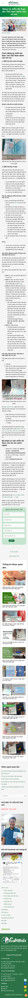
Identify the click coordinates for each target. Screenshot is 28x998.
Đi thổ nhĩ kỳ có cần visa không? (10, 779)
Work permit (4, 909)
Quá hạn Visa (8, 901)
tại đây (22, 76)
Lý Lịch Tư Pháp (5, 915)
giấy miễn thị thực (9, 407)
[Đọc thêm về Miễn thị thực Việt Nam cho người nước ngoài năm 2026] (14, 728)
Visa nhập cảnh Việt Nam (11, 896)
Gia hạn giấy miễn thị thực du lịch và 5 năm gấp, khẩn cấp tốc (13, 717)
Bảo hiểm (4, 920)
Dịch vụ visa (4, 887)
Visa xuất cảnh (9, 890)
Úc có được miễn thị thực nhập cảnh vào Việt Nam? (13, 679)
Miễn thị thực (8, 904)
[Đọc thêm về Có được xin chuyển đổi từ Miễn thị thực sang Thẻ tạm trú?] (14, 689)
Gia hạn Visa (8, 898)
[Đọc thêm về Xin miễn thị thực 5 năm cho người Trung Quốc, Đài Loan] (14, 748)
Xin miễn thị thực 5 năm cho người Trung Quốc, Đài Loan (12, 757)
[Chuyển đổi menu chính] (3, 3)
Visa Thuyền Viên (9, 907)
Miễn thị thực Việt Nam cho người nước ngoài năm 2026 (12, 737)
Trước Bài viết (14, 551)
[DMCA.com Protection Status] (5, 929)
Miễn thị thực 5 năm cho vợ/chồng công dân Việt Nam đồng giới (12, 587)
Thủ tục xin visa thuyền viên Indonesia (11, 776)
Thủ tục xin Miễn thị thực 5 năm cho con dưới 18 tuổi (13, 642)
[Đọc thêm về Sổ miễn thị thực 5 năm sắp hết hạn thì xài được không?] (14, 616)
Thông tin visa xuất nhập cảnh (14, 4)
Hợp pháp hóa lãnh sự (7, 918)
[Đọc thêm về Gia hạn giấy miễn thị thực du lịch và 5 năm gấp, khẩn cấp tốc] (14, 708)
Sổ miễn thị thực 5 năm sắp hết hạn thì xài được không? (13, 624)
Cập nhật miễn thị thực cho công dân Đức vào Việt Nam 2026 (13, 606)
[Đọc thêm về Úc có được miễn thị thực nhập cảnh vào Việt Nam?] (14, 671)
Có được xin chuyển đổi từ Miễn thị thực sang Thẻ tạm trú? (13, 697)
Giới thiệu (4, 923)
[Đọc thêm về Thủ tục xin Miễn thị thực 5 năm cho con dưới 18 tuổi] (14, 634)
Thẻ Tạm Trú (4, 912)
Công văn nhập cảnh (10, 893)
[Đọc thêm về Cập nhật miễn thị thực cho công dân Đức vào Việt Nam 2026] (14, 597)
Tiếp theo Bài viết (14, 556)
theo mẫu (17, 202)
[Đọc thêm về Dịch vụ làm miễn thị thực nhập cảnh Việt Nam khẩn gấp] (14, 652)
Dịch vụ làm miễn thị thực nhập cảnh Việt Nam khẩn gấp (13, 661)
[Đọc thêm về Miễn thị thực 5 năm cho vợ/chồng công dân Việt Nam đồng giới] (14, 578)
